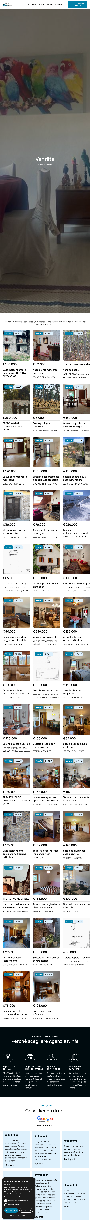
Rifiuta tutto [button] (26, 1210)
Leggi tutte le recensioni (45, 1125)
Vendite (49, 164)
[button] (18, 1215)
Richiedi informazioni (80, 4)
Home (40, 164)
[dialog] (18, 1198)
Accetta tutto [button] (11, 1210)
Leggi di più (20, 1196)
